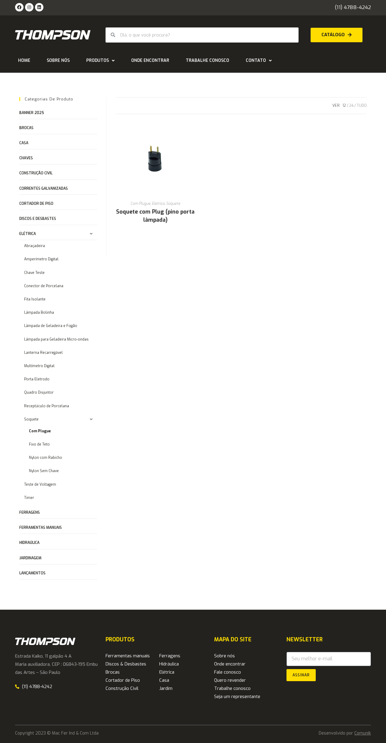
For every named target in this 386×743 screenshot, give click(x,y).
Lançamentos (32, 573)
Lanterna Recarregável (43, 352)
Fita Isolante (35, 299)
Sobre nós (58, 60)
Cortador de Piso (36, 203)
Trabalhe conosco (207, 60)
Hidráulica (169, 664)
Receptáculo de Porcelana (46, 406)
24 (351, 105)
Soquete (173, 203)
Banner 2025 (31, 112)
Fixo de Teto (39, 444)
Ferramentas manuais (40, 527)
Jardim (165, 688)
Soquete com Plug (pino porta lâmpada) (155, 216)
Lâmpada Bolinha (39, 312)
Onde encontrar (150, 60)
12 (344, 105)
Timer (29, 497)
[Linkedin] (39, 7)
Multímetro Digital (39, 366)
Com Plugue (140, 203)
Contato (256, 60)
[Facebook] (19, 7)
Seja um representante (237, 697)
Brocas (26, 127)
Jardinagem (30, 558)
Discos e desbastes (37, 218)
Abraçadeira (34, 245)
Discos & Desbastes (126, 664)
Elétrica (158, 203)
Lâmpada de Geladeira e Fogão (50, 325)
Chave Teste (34, 272)
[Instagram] (29, 7)
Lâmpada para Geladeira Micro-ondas (56, 339)
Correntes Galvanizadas (43, 188)
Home (24, 60)
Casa (23, 143)
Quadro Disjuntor (39, 392)
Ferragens (29, 512)
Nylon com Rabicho (45, 457)
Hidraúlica (29, 542)
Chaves (26, 158)
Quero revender (230, 680)
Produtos (97, 60)
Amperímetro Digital (41, 259)
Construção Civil (35, 173)
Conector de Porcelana (43, 286)
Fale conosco (227, 672)
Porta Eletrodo (36, 379)
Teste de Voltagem (40, 484)
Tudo (362, 105)
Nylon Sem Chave (44, 470)
